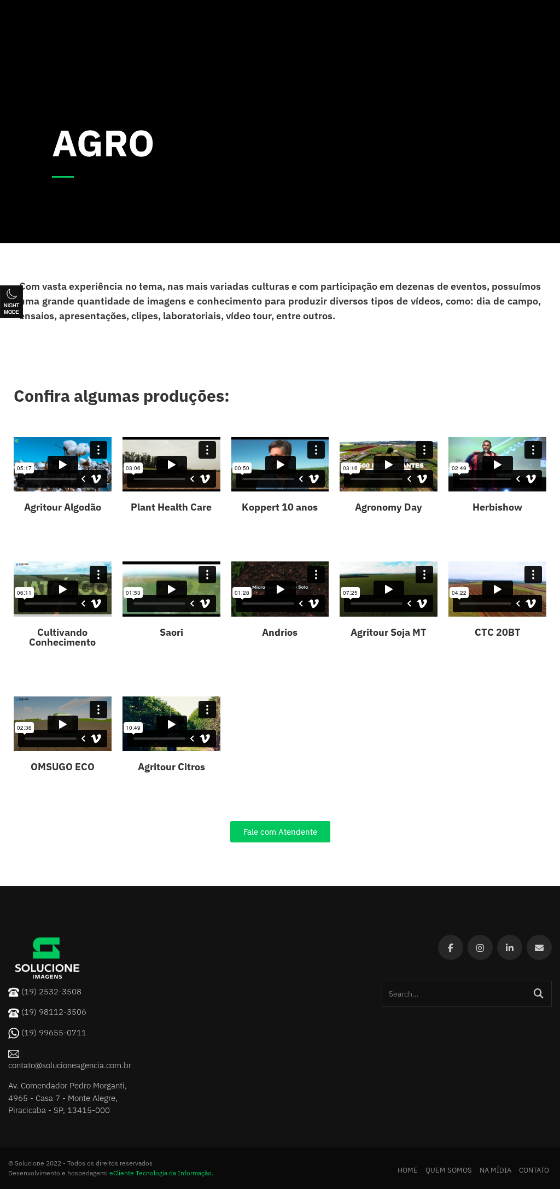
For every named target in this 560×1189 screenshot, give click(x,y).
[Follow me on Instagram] (480, 947)
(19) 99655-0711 (53, 1032)
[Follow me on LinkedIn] (509, 947)
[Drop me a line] (539, 947)
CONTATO (534, 1170)
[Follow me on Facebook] (450, 947)
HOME (408, 1170)
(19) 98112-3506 (53, 1011)
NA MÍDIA (495, 1170)
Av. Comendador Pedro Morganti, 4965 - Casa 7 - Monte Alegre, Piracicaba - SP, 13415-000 (67, 1097)
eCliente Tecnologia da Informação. (161, 1173)
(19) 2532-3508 (51, 991)
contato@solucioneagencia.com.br (69, 1065)
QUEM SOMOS (448, 1170)
